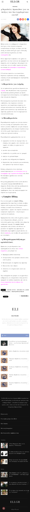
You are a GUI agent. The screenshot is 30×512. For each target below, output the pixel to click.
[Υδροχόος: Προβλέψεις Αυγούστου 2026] (4, 360)
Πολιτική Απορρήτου (6, 428)
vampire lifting (11, 289)
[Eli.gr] (15, 502)
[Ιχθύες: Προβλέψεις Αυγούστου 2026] (4, 353)
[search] (27, 2)
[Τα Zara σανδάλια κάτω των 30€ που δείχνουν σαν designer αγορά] (4, 453)
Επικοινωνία (4, 414)
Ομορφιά (15, 6)
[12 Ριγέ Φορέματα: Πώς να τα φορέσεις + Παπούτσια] (4, 445)
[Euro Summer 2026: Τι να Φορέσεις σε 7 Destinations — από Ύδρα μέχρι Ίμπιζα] (4, 474)
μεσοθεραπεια (6, 291)
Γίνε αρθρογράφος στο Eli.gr (9, 418)
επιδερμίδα (4, 55)
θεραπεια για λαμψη (23, 289)
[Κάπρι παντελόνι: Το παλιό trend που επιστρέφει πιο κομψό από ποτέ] (4, 461)
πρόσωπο (8, 233)
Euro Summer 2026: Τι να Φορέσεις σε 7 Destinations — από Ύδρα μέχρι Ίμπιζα (19, 474)
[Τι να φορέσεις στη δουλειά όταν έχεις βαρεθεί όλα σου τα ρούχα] (4, 484)
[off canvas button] (2, 2)
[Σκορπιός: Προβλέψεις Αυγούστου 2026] (4, 384)
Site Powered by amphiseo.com (10, 433)
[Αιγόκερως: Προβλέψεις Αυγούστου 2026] (4, 368)
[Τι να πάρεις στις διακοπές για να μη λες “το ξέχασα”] (4, 492)
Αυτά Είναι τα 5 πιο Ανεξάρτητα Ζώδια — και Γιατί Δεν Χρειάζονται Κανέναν (18, 343)
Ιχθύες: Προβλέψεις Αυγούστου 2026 (19, 351)
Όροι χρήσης (4, 423)
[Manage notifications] (3, 508)
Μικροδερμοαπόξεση (18, 291)
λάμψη (3, 90)
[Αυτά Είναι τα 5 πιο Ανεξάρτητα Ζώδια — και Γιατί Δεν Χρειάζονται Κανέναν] (4, 343)
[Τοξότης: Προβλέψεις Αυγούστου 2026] (4, 376)
